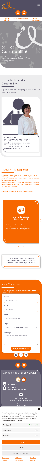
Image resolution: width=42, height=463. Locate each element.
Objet (6, 324)
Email (6, 315)
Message (7, 333)
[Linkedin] (26, 355)
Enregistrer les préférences (21, 453)
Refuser (21, 448)
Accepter (21, 442)
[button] (39, 409)
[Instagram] (21, 355)
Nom (6, 306)
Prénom (7, 297)
